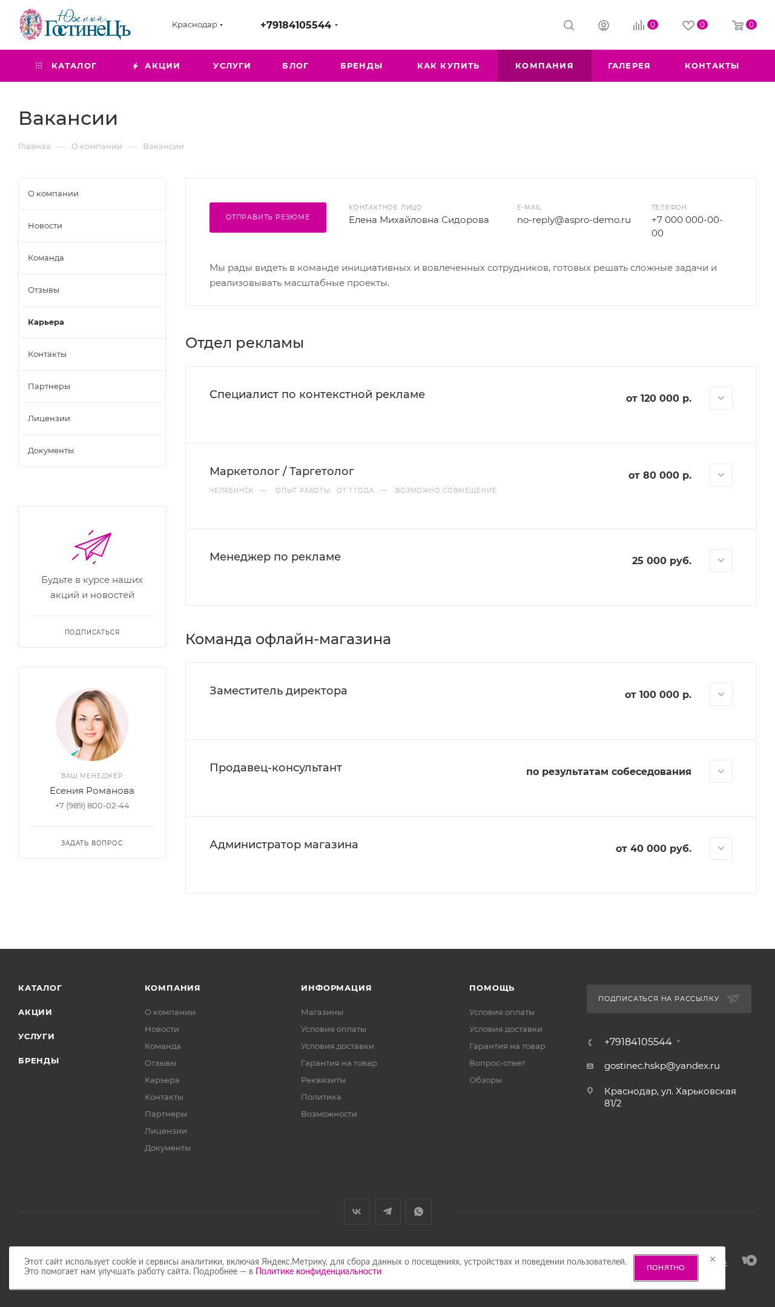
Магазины (322, 1012)
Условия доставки (337, 1046)
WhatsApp (419, 1212)
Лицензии (166, 1131)
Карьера (162, 1080)
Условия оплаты (333, 1029)
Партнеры (166, 1114)
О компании (170, 1012)
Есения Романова (92, 790)
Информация (336, 988)
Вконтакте (357, 1212)
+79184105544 (295, 25)
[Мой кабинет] (603, 27)
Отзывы (160, 1063)
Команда (163, 1046)
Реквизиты (323, 1080)
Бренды (38, 1060)
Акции (35, 1012)
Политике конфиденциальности (318, 1272)
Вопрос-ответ (497, 1063)
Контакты (164, 1097)
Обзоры (485, 1080)
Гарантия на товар (339, 1063)
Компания (173, 988)
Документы (168, 1147)
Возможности (329, 1114)
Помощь (492, 988)
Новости (162, 1029)
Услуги (36, 1036)
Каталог (40, 988)
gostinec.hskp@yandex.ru (662, 1065)
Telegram (388, 1212)
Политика (321, 1097)
